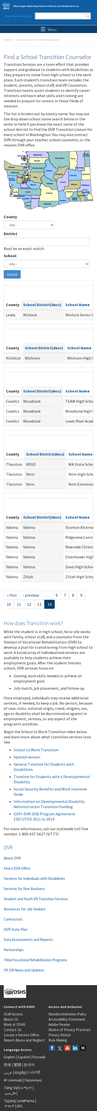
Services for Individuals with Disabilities (34, 878)
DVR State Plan (15, 929)
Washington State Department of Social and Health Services (46, 6)
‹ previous (31, 595)
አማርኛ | (27, 1087)
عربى (8, 1072)
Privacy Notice (59, 1035)
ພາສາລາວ (26, 1100)
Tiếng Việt (11, 1087)
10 (9, 604)
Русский (38, 1057)
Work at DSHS (14, 1024)
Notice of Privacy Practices (69, 1029)
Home (7, 39)
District (10, 233)
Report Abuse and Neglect (24, 1040)
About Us (11, 1019)
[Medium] (82, 1048)
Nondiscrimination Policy (67, 1014)
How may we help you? (18, 16)
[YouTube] (67, 1048)
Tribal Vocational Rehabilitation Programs (35, 960)
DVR (8, 847)
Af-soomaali (13, 1080)
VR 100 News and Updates (24, 970)
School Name (77, 304)
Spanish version (27, 756)
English (10, 1057)
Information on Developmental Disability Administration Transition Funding (49, 804)
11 (19, 604)
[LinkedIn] (75, 1048)
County (10, 216)
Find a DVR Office (17, 868)
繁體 (18, 1064)
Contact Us (12, 1029)
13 (39, 604)
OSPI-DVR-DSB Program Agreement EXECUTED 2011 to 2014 (44, 816)
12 (29, 604)
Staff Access (13, 1014)
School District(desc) (42, 304)
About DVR (12, 858)
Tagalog (10, 1100)
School (10, 255)
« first (12, 595)
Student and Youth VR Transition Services (36, 898)
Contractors (13, 919)
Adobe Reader (59, 1024)
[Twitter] (59, 1048)
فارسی (10, 1093)
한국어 (29, 1064)
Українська (33, 1080)
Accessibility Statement (66, 1019)
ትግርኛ (9, 1106)
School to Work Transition (36, 749)
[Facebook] (51, 1048)
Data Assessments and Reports (28, 939)
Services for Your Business (24, 888)
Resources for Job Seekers (25, 909)
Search (87, 15)
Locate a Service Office (21, 1035)
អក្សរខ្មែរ (20, 1072)
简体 (7, 1064)
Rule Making (57, 1040)
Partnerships (14, 949)
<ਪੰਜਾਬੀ (34, 1072)
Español (23, 1057)
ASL (20, 1106)
